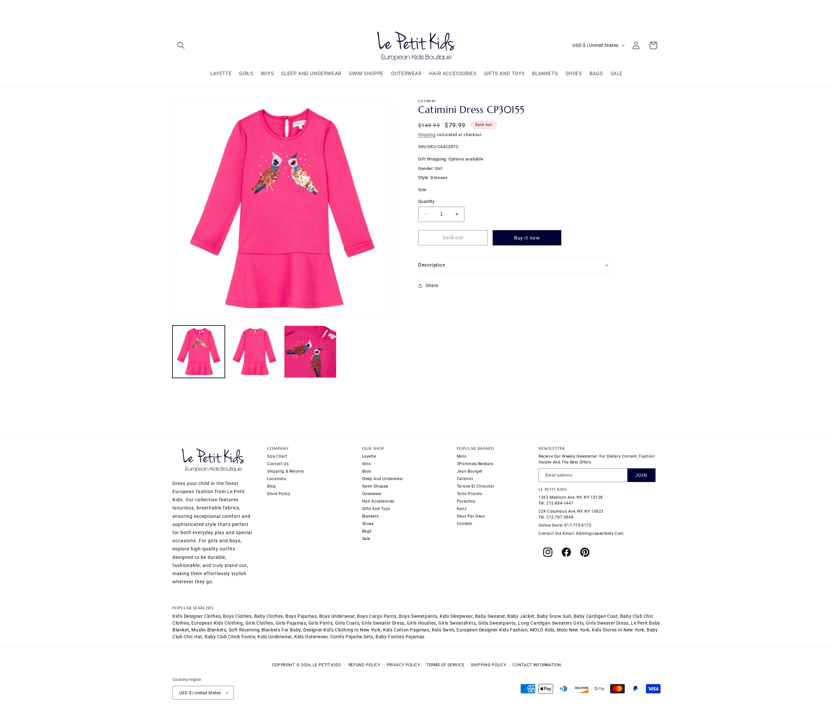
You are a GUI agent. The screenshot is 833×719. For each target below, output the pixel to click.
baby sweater (490, 616)
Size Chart (277, 456)
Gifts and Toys (376, 508)
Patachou (466, 501)
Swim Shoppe (375, 486)
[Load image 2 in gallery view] (254, 351)
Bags (367, 531)
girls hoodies (421, 623)
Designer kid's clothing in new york (342, 629)
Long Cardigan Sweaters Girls (550, 623)
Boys (366, 471)
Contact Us (278, 464)
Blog (271, 486)
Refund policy (364, 665)
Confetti (464, 523)
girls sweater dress (383, 623)
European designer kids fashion (492, 629)
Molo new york (573, 629)
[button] (181, 45)
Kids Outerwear (311, 636)
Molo (461, 456)
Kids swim (443, 629)
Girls (366, 464)
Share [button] (432, 285)
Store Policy (278, 493)
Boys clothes (237, 616)
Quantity (426, 201)
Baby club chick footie (230, 636)
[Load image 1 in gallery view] (198, 351)
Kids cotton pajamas (406, 629)
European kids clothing (217, 623)
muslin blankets (208, 629)
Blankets (370, 516)
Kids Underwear (274, 636)
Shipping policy (488, 665)
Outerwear (372, 493)
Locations (276, 479)
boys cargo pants (377, 616)
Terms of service (445, 665)
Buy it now (527, 238)
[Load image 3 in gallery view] (310, 351)
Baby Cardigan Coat (596, 616)
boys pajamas (301, 616)
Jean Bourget (470, 471)
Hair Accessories (378, 501)
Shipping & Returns (285, 471)
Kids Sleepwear (456, 616)
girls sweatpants (497, 623)
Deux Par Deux (471, 516)
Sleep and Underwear (382, 479)
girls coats (347, 623)
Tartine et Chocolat (475, 486)
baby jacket (521, 616)
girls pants (320, 623)
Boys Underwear (337, 616)
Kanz (462, 508)
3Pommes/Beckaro (475, 464)
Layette (369, 456)
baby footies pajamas (400, 636)
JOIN (641, 475)
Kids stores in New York (618, 629)
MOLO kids (542, 629)
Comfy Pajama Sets (351, 636)
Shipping (427, 134)
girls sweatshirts (457, 623)
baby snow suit (554, 616)
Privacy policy (403, 665)
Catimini (465, 479)
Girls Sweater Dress (607, 623)
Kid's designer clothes (196, 616)
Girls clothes (259, 623)
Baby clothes (268, 616)
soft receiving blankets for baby (265, 629)
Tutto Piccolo (470, 493)
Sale (366, 538)
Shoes (368, 523)
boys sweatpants (418, 616)
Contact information (536, 665)
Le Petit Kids (327, 665)
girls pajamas (291, 623)
